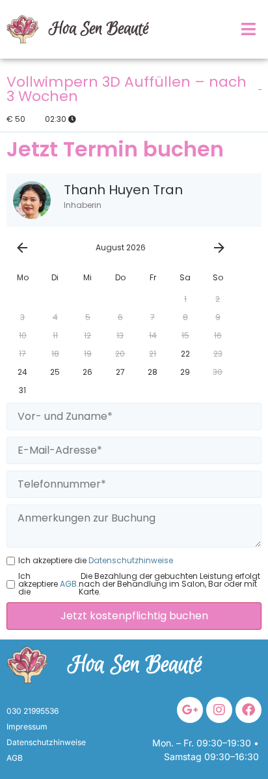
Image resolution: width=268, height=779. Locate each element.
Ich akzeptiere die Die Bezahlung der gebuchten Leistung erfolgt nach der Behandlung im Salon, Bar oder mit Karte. (139, 584)
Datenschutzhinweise (130, 561)
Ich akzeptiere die (95, 561)
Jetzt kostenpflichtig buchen (134, 615)
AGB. (68, 584)
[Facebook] (248, 710)
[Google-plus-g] (190, 710)
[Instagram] (219, 710)
